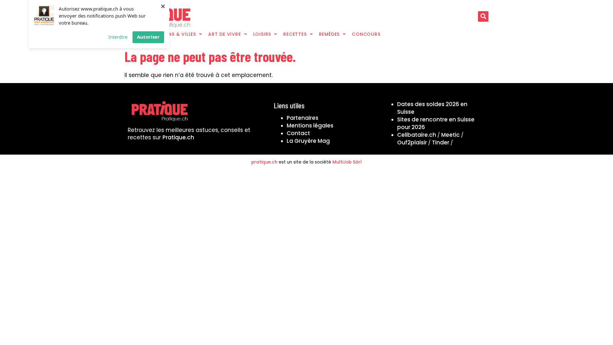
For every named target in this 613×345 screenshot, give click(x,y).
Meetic (450, 135)
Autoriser (148, 37)
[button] (483, 16)
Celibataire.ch (416, 135)
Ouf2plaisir (412, 142)
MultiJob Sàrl (347, 162)
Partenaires (302, 118)
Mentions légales (310, 125)
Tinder (440, 142)
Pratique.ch (178, 137)
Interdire (117, 37)
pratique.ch (264, 162)
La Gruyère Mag (308, 141)
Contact (298, 133)
